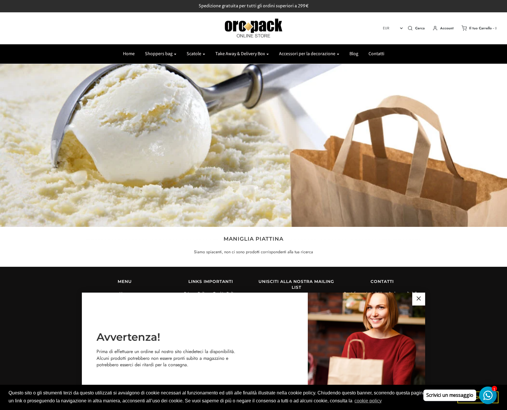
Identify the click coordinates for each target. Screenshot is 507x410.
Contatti (376, 53)
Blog (353, 53)
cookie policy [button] (368, 400)
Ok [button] (478, 397)
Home (129, 53)
